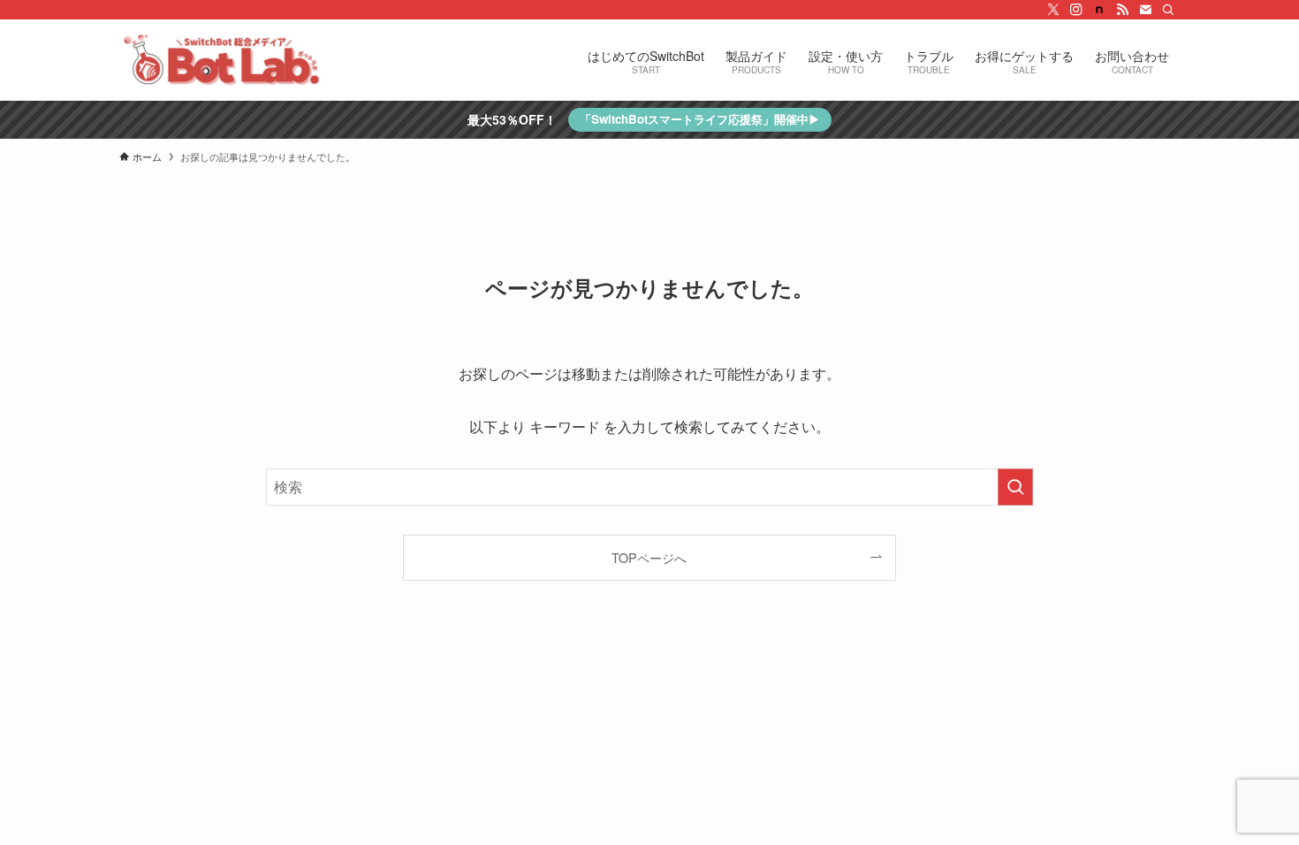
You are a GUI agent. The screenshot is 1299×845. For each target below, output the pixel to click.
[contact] (1145, 9)
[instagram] (1076, 9)
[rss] (1122, 9)
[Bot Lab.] (221, 60)
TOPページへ (649, 557)
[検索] (1168, 9)
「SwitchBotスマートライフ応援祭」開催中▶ (700, 118)
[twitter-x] (1053, 9)
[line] (1099, 9)
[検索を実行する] (1015, 487)
